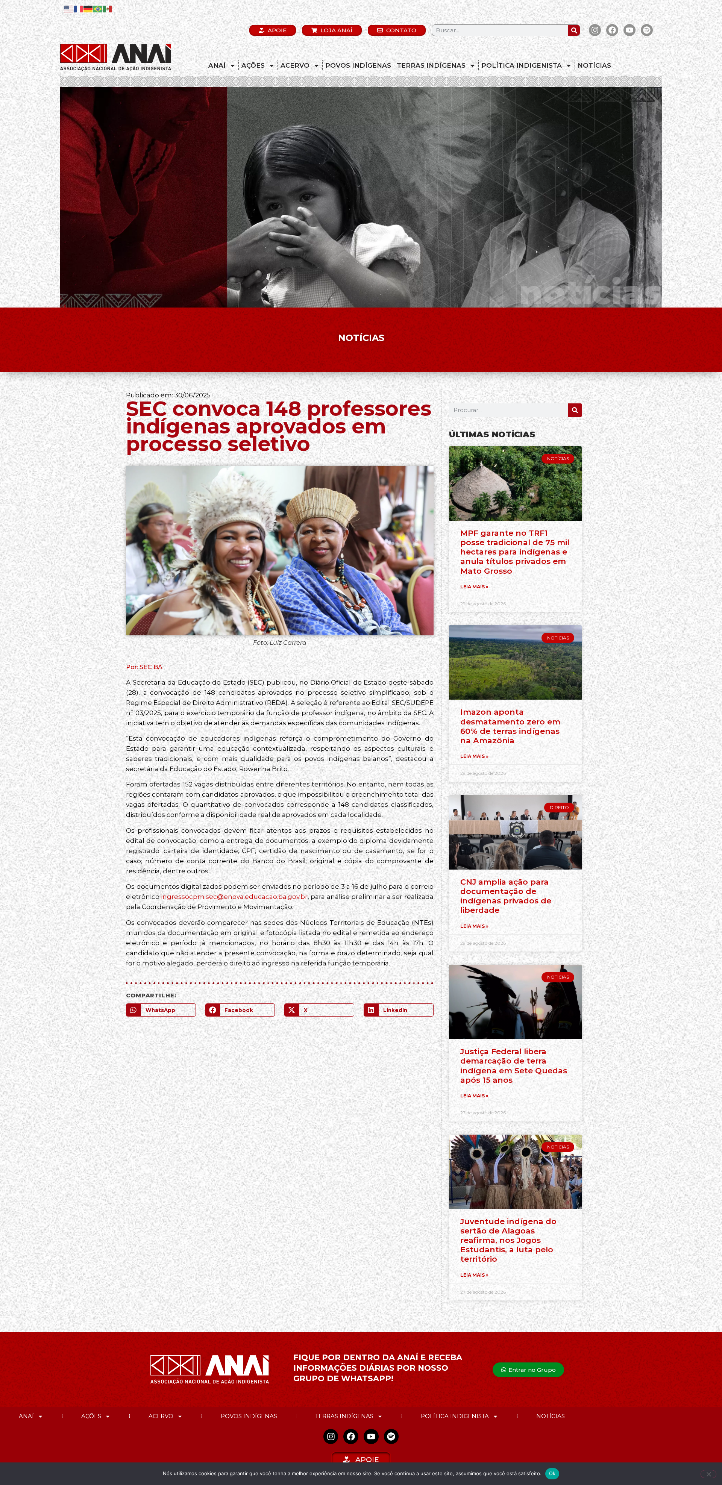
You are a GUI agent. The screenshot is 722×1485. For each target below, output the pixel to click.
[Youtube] (629, 30)
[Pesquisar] (574, 30)
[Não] (708, 1474)
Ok (552, 1473)
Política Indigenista (521, 65)
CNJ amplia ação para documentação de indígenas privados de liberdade (505, 896)
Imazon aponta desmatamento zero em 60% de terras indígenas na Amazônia (510, 726)
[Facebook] (612, 30)
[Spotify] (647, 30)
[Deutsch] (88, 8)
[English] (69, 8)
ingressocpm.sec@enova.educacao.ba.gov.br (234, 896)
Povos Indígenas (358, 65)
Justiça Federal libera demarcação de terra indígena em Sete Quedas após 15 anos (513, 1066)
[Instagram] (595, 30)
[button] (161, 1010)
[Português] (98, 8)
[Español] (108, 8)
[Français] (78, 8)
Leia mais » (474, 586)
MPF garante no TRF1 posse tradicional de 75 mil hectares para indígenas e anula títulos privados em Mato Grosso (514, 552)
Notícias (594, 65)
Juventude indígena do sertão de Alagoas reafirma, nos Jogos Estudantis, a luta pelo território (508, 1240)
